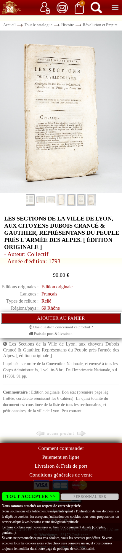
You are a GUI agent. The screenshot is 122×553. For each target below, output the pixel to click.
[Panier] (79, 7)
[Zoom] (61, 111)
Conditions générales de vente (61, 475)
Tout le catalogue (38, 25)
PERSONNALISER (89, 497)
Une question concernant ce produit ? (62, 327)
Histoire (67, 25)
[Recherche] (96, 7)
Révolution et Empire (100, 25)
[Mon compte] (45, 7)
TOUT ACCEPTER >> (31, 496)
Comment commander (61, 448)
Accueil (9, 25)
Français (49, 293)
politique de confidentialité (75, 548)
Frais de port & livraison (53, 333)
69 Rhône (50, 308)
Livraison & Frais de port (61, 466)
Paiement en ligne (61, 457)
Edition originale (57, 286)
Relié (46, 300)
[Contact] (62, 7)
